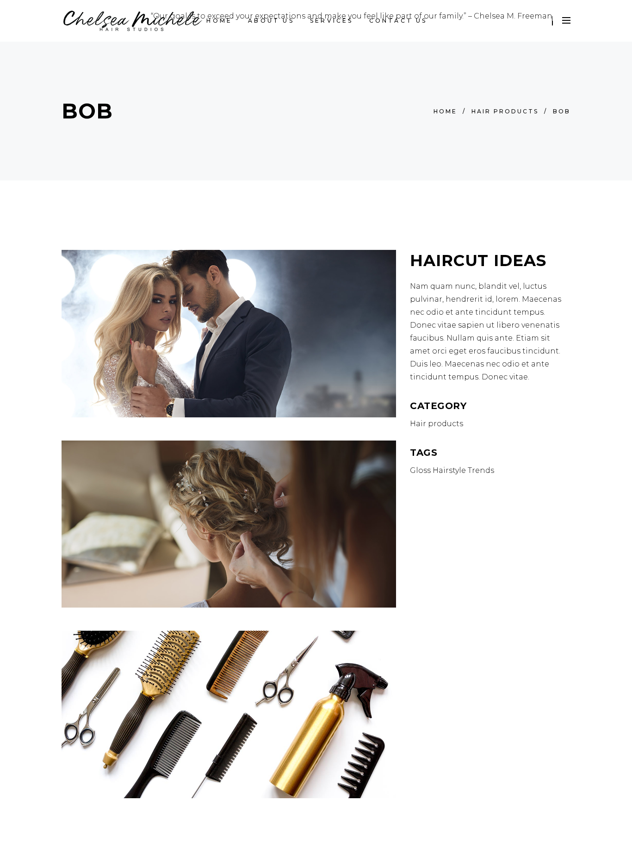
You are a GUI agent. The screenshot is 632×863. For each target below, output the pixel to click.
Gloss (420, 470)
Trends (481, 470)
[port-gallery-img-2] (229, 714)
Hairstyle (449, 470)
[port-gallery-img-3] (229, 524)
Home (445, 111)
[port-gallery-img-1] (229, 333)
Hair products (505, 111)
